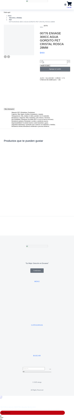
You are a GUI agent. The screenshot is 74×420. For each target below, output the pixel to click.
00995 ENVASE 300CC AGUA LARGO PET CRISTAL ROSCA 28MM (27, 179)
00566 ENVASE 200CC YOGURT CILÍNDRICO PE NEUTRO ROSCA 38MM (59, 179)
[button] (2, 202)
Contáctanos (37, 270)
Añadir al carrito (45, 65)
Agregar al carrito (55, 69)
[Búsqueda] (23, 371)
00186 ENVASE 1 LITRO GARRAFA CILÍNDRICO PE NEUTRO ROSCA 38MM (42, 179)
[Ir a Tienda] (1, 396)
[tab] (9, 109)
